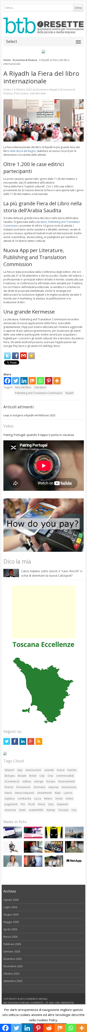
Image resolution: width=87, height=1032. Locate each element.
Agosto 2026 (11, 900)
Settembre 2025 (12, 981)
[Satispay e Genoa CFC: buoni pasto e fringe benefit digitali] (12, 866)
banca (60, 770)
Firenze (9, 787)
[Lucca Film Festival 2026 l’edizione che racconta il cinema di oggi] (33, 837)
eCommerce (12, 781)
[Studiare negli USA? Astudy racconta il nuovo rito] (54, 851)
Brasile (22, 776)
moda (59, 798)
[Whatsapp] (40, 380)
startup (50, 810)
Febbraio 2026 (12, 944)
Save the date (38, 93)
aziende (49, 770)
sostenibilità (36, 810)
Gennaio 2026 (11, 951)
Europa (50, 781)
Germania (39, 787)
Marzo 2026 (10, 937)
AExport (9, 770)
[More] (57, 380)
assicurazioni (33, 770)
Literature (40, 387)
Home (7, 60)
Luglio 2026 (10, 907)
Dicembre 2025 (12, 959)
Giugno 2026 (11, 914)
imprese (53, 787)
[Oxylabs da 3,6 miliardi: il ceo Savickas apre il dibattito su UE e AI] (74, 851)
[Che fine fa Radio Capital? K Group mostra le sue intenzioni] (12, 851)
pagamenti (11, 804)
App (19, 770)
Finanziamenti (66, 781)
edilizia (27, 781)
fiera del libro (23, 387)
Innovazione (69, 787)
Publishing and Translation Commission (38, 393)
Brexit (32, 776)
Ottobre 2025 (11, 973)
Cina (50, 776)
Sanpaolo (62, 804)
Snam (22, 810)
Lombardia (24, 798)
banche (72, 770)
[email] (23, 355)
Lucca (37, 798)
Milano (48, 798)
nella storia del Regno (23, 151)
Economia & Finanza (25, 60)
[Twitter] (7, 355)
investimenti (44, 793)
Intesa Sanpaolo (24, 793)
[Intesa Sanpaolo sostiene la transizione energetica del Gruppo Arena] (33, 866)
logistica (10, 798)
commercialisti (65, 776)
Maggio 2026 (11, 922)
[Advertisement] (43, 612)
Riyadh (69, 393)
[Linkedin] (24, 380)
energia (38, 781)
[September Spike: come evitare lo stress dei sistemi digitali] (12, 837)
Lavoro (68, 793)
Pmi (23, 804)
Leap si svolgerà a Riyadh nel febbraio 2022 (29, 415)
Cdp (42, 776)
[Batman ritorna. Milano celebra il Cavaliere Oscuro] (54, 837)
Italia (58, 793)
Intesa (8, 793)
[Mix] (32, 380)
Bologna (10, 776)
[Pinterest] (48, 380)
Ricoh (31, 804)
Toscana (63, 810)
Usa (74, 810)
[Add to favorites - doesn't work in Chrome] (31, 355)
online (69, 798)
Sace (51, 804)
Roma (41, 804)
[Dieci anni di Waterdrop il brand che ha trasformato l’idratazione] (54, 866)
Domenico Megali (46, 89)
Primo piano (21, 93)
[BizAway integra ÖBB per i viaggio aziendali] (33, 851)
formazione (23, 787)
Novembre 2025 (13, 966)
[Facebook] (15, 355)
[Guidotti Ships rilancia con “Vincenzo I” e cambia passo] (74, 837)
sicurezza (10, 810)
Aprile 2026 (10, 929)
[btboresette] (43, 30)
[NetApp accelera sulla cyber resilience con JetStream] (74, 866)
